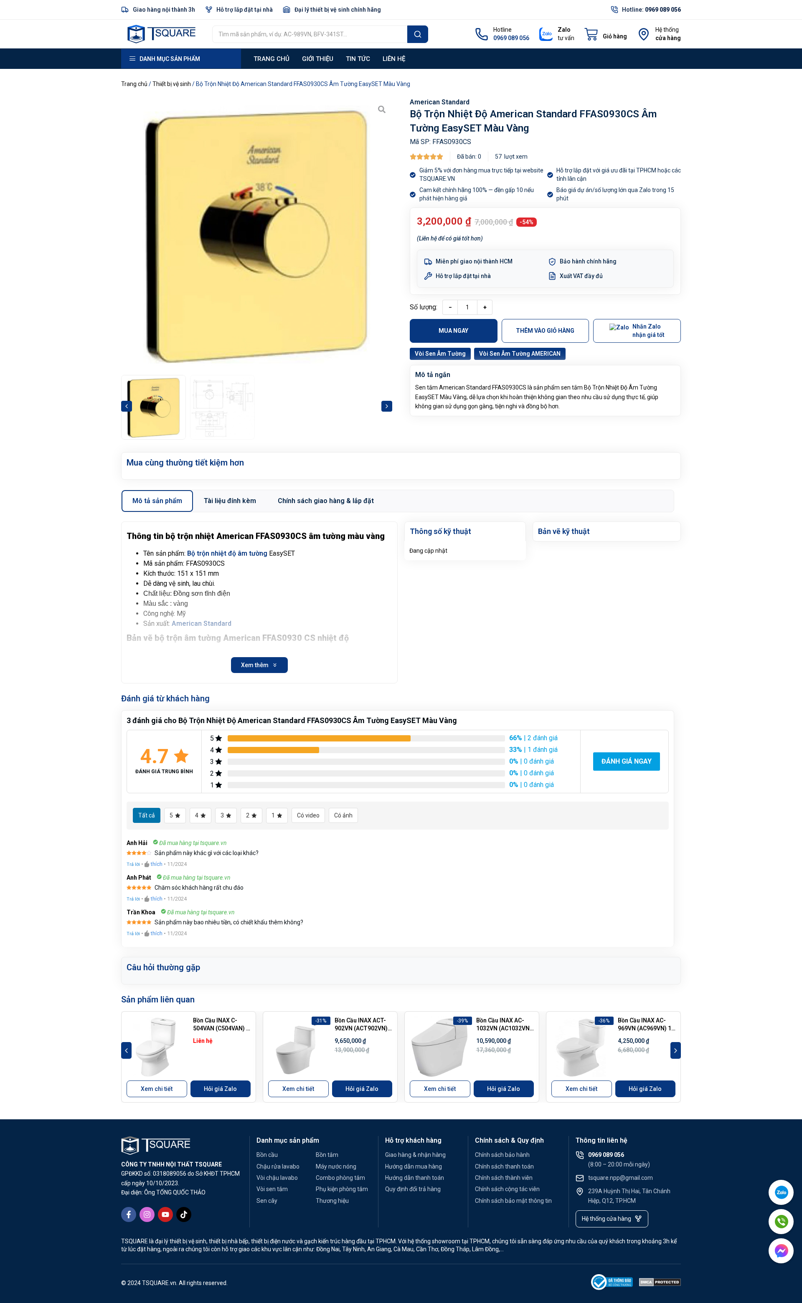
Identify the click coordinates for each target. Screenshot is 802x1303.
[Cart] (605, 34)
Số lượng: (423, 307)
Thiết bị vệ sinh (171, 84)
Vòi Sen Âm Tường (440, 353)
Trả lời (133, 864)
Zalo (564, 29)
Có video (308, 815)
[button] (126, 406)
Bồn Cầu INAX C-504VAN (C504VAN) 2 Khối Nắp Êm (221, 1028)
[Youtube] (165, 1214)
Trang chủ (271, 59)
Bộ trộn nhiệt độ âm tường (227, 553)
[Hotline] (481, 34)
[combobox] (309, 34)
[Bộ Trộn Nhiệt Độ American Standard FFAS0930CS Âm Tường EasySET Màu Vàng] (256, 234)
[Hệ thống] (643, 34)
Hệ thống (667, 29)
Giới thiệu (317, 59)
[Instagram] (147, 1214)
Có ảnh (343, 815)
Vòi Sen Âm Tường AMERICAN (520, 353)
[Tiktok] (183, 1214)
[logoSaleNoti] (612, 1283)
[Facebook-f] (128, 1214)
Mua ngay (453, 330)
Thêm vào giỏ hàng (545, 330)
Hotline (502, 29)
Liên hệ (394, 59)
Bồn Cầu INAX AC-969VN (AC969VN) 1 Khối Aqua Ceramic (644, 1028)
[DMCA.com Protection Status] (660, 1283)
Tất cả (146, 815)
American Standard (440, 102)
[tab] (157, 501)
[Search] (417, 34)
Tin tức (358, 59)
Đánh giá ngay (627, 761)
